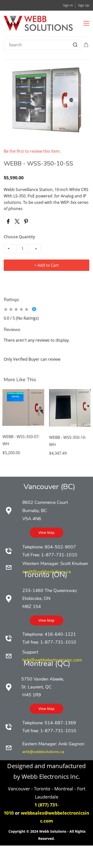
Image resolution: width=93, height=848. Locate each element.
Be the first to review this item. (32, 151)
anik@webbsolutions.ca (43, 751)
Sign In (68, 5)
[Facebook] (8, 221)
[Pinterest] (26, 221)
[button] (46, 533)
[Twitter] (17, 221)
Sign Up (83, 5)
